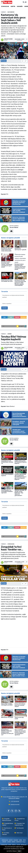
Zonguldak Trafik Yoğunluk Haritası (20, 824)
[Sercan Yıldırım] (4, 228)
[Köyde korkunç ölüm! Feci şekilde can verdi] (7, 275)
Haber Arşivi (19, 832)
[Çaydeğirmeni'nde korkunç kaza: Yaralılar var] (7, 456)
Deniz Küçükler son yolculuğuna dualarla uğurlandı (7, 491)
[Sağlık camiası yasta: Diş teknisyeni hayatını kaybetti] (21, 456)
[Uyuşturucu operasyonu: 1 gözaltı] (21, 243)
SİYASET (4, 841)
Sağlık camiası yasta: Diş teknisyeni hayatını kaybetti (21, 462)
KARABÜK (20, 6)
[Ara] (23, 2)
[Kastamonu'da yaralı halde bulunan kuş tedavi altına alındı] (7, 243)
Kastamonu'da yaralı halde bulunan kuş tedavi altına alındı (6, 250)
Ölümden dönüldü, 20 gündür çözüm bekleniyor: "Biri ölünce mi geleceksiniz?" (20, 493)
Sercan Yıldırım (14, 227)
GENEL (20, 840)
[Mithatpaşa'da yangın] (7, 712)
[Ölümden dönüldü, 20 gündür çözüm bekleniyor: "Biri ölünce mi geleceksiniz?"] (21, 485)
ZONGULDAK (5, 6)
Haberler (3, 12)
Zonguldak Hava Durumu (20, 819)
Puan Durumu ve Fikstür (7, 828)
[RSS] (19, 811)
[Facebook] (8, 811)
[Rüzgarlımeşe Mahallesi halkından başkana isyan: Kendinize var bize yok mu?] (7, 725)
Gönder (4, 308)
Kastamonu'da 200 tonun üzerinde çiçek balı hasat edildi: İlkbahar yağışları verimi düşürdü (20, 283)
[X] (12, 811)
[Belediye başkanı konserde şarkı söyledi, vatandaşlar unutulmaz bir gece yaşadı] (7, 257)
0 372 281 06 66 (15, 801)
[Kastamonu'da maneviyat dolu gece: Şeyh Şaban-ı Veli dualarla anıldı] (14, 50)
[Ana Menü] (25, 2)
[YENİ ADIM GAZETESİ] (6, 2)
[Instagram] (15, 811)
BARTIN (13, 6)
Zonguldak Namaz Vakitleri (7, 824)
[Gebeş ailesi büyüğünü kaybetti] (7, 469)
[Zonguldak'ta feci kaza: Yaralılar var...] (14, 573)
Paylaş (4, 60)
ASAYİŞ (18, 844)
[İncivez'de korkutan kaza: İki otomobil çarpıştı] (21, 699)
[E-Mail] (11, 231)
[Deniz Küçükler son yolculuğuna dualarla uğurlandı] (7, 485)
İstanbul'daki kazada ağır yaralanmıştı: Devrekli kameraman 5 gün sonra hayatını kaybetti (20, 477)
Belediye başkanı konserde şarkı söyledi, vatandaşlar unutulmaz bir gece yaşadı (6, 264)
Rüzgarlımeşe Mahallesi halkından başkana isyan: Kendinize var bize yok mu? (7, 732)
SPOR (24, 840)
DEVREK (9, 333)
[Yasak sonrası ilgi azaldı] (21, 712)
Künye (24, 841)
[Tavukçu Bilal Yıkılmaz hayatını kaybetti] (14, 359)
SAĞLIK (9, 841)
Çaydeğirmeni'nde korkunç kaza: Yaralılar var (7, 462)
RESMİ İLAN (19, 841)
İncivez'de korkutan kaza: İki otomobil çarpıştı (20, 705)
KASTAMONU (11, 12)
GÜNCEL (14, 841)
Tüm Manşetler (20, 828)
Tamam (19, 851)
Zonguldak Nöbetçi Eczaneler (6, 819)
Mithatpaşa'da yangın (7, 717)
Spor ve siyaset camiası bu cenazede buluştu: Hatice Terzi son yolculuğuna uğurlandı (20, 732)
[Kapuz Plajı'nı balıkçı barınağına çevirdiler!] (7, 699)
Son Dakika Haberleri (5, 833)
